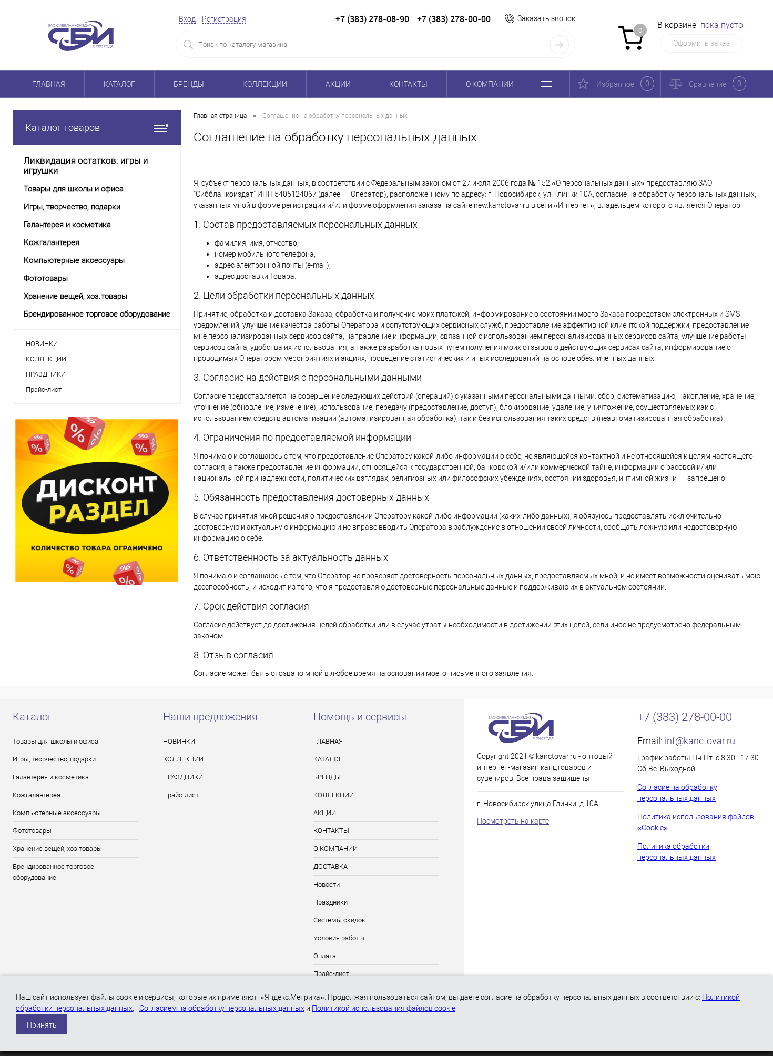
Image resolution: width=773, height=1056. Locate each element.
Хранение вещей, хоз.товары (57, 848)
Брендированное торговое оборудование (53, 871)
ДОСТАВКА (330, 866)
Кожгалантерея (36, 795)
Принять (42, 1025)
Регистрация (224, 19)
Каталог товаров (62, 127)
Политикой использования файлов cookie (383, 1008)
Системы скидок (339, 920)
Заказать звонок (546, 18)
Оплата (324, 956)
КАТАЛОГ (119, 84)
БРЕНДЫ (189, 84)
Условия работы (338, 938)
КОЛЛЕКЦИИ (264, 84)
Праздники (330, 902)
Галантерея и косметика (51, 777)
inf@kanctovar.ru (700, 740)
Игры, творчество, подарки (54, 759)
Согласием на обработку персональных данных (221, 1008)
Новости (326, 884)
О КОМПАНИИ (490, 84)
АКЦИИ (338, 84)
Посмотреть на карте (513, 821)
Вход (187, 19)
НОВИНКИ (42, 344)
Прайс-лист (44, 389)
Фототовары (32, 831)
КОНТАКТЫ (408, 84)
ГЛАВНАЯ (48, 84)
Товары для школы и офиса (55, 741)
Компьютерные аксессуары (57, 813)
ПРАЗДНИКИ (46, 374)
